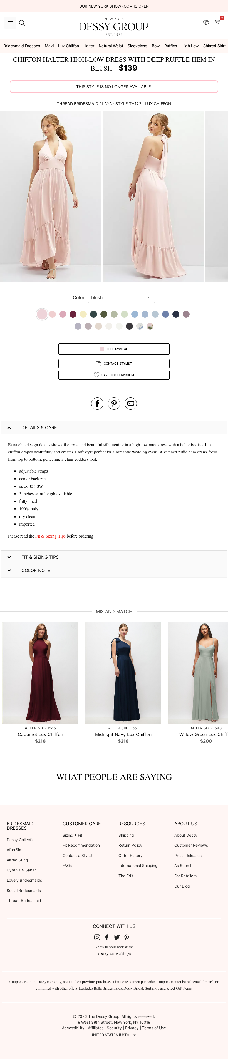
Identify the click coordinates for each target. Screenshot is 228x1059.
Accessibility (73, 1028)
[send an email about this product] (131, 403)
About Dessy (185, 835)
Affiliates (95, 1028)
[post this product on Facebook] (97, 403)
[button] (51, 197)
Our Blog (182, 886)
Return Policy (130, 845)
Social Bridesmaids (24, 890)
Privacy (132, 1028)
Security (114, 1028)
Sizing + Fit (72, 835)
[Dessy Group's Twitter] (119, 937)
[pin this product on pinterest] (114, 403)
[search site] (22, 23)
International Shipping (137, 865)
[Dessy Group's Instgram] (99, 937)
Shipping (126, 835)
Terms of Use (154, 1028)
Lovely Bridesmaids (24, 880)
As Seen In (184, 865)
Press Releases (188, 855)
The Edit (125, 876)
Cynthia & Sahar (21, 870)
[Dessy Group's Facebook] (109, 937)
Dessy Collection (22, 839)
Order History (130, 855)
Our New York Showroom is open (114, 6)
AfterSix (14, 849)
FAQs (67, 865)
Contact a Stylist (78, 855)
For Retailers (185, 876)
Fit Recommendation (81, 845)
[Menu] (10, 23)
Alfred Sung (17, 860)
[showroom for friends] (206, 22)
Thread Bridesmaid (24, 900)
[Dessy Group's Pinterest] (129, 937)
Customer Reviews (191, 845)
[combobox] (117, 297)
